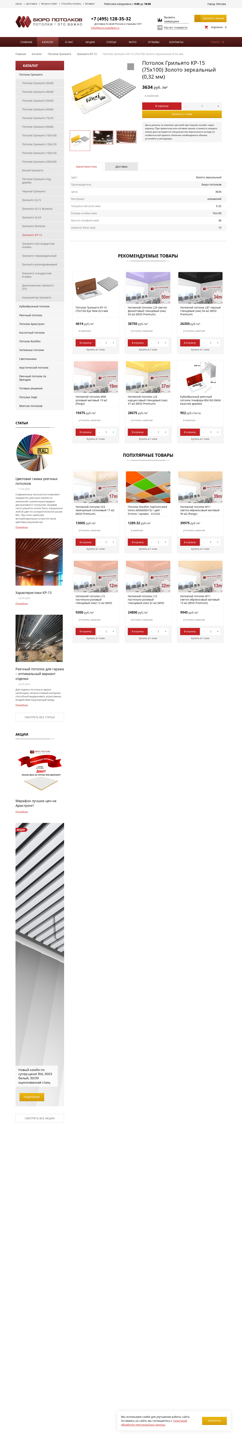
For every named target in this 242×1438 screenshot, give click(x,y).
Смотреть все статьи (40, 717)
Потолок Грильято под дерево (36, 180)
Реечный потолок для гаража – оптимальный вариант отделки (40, 674)
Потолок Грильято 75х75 (38, 118)
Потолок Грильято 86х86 (38, 126)
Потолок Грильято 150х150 (39, 153)
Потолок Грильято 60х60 (38, 109)
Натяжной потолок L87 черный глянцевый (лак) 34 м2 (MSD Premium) (200, 311)
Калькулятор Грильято (36, 297)
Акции (90, 42)
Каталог (48, 42)
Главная (26, 42)
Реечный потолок (30, 315)
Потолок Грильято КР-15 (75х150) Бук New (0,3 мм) (92, 309)
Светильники (27, 359)
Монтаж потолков (30, 406)
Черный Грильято (33, 191)
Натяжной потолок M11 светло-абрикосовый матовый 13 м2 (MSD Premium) (200, 599)
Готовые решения (31, 388)
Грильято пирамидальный (39, 255)
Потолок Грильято (31, 74)
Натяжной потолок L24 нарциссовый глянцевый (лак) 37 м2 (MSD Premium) (147, 400)
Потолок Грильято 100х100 (39, 135)
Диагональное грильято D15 (38, 287)
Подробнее (22, 527)
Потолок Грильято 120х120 (39, 144)
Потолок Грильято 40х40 (38, 92)
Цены (19, 3)
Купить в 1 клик (182, 114)
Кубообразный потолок (34, 306)
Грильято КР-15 (32, 235)
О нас (69, 42)
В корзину (161, 106)
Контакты (176, 42)
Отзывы (153, 42)
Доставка (31, 3)
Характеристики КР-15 (34, 592)
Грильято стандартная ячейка (36, 274)
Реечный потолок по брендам (32, 377)
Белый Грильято (32, 170)
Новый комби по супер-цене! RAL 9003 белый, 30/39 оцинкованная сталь (35, 1076)
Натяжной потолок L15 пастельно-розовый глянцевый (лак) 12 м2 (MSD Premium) (94, 601)
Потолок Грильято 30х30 (38, 83)
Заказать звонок (213, 18)
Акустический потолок (33, 367)
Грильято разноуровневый (39, 264)
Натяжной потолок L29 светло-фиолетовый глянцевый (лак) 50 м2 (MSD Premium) (148, 311)
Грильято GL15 (31, 200)
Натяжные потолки (31, 350)
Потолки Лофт (28, 397)
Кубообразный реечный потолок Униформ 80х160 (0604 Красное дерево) (200, 400)
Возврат (90, 3)
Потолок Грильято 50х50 (38, 100)
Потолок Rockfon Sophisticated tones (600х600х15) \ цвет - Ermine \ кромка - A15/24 (147, 510)
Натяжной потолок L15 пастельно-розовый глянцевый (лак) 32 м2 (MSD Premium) (146, 601)
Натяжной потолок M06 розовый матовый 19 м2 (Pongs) (91, 400)
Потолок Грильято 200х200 (39, 161)
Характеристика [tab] (86, 166)
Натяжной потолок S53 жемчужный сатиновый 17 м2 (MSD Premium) (95, 510)
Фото (133, 42)
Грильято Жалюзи (33, 226)
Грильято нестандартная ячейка (38, 245)
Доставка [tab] (121, 166)
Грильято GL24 (31, 217)
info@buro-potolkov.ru (105, 28)
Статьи (111, 42)
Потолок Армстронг (32, 324)
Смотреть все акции (40, 1118)
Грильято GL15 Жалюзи (37, 208)
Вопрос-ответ (49, 3)
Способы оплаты (71, 3)
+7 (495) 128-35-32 (111, 18)
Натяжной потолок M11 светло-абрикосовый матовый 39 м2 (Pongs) (200, 510)
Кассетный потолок (32, 332)
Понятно (214, 1421)
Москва (221, 4)
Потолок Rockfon (30, 341)
